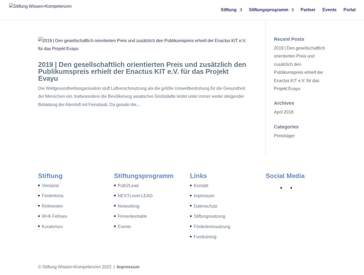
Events (329, 10)
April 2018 (283, 112)
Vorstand (50, 185)
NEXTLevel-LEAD (135, 195)
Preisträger (284, 136)
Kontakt (201, 185)
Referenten (52, 206)
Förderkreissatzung (212, 226)
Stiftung (229, 10)
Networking (128, 206)
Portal (349, 10)
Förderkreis (52, 195)
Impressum (204, 195)
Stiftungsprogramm (268, 10)
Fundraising (205, 236)
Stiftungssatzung (209, 216)
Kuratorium (52, 226)
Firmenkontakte (132, 216)
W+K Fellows (54, 216)
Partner (308, 10)
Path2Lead (128, 185)
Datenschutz (205, 206)
